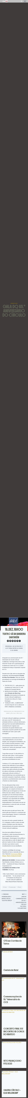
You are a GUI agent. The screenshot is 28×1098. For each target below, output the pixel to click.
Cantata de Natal (10, 970)
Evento (19, 887)
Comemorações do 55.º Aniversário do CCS (12, 999)
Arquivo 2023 (14, 303)
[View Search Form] (21, 1)
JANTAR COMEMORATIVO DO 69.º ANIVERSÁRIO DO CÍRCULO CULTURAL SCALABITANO (21, 901)
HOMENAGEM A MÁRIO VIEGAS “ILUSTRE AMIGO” (7, 897)
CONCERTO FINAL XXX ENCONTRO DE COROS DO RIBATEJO (13, 1031)
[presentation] (14, 930)
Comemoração (12, 887)
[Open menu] (24, 1)
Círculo (5, 887)
